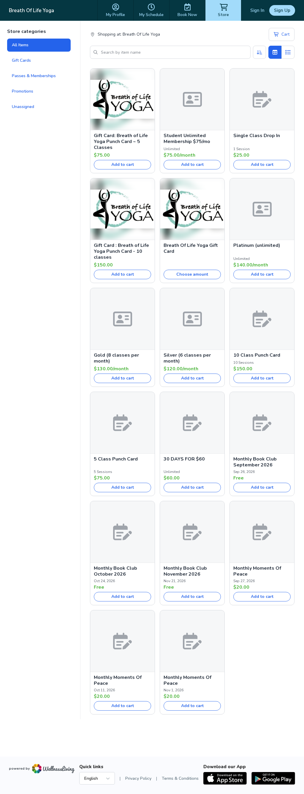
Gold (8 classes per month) (116, 358)
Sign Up (282, 10)
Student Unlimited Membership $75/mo (187, 138)
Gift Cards (21, 60)
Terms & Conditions (180, 778)
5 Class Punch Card (116, 459)
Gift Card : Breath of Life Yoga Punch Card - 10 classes (121, 251)
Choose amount (192, 274)
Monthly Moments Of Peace (257, 571)
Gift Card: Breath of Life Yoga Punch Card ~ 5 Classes (121, 141)
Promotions (22, 91)
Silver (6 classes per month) (187, 358)
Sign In (257, 10)
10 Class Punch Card (256, 355)
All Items (20, 45)
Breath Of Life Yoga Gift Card (191, 248)
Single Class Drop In (256, 136)
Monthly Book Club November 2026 (185, 571)
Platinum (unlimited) (256, 245)
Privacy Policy (138, 778)
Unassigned (23, 106)
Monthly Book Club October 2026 (115, 571)
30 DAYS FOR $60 (184, 459)
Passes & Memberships (34, 76)
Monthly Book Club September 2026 (255, 462)
